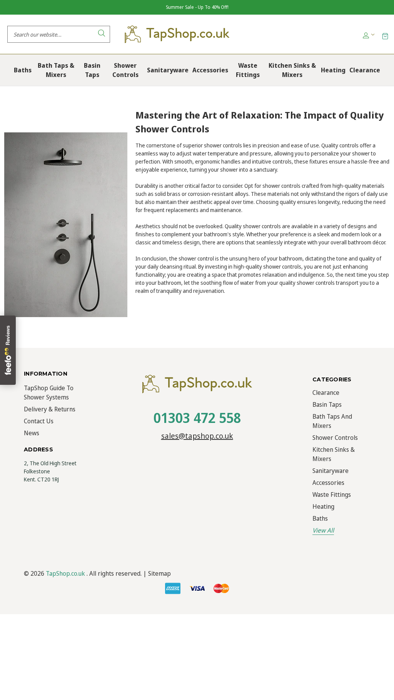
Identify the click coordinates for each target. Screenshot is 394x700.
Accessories (328, 482)
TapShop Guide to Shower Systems (48, 392)
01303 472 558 (197, 417)
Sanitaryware (330, 470)
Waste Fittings (331, 494)
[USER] (368, 34)
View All (323, 530)
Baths (320, 518)
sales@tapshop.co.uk (197, 436)
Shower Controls (335, 437)
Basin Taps (327, 404)
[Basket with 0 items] (385, 36)
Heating (323, 506)
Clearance (325, 392)
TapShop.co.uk (65, 573)
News (31, 433)
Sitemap (159, 573)
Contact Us (38, 421)
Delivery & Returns (49, 409)
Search (101, 34)
